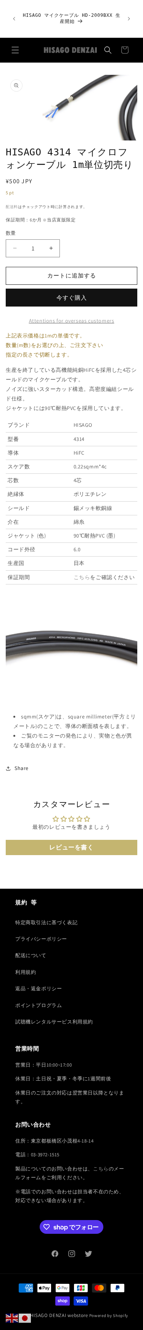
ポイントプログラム (38, 1005)
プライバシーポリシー (41, 939)
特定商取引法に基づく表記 (46, 922)
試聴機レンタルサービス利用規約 (54, 1021)
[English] (12, 1317)
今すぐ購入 (71, 297)
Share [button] (21, 768)
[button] (15, 50)
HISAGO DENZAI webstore (59, 1315)
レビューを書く (71, 847)
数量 (11, 233)
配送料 (12, 206)
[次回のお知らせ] (129, 18)
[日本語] (25, 1317)
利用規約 (25, 972)
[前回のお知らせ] (14, 18)
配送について (31, 955)
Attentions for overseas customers (71, 320)
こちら (82, 577)
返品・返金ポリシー (38, 988)
